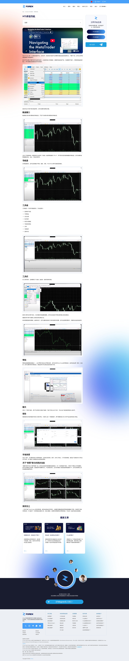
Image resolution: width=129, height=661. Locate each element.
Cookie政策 (38, 632)
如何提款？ (99, 613)
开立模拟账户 (96, 37)
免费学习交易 (85, 627)
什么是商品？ (85, 618)
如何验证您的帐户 (99, 620)
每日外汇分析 (75, 620)
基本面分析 (85, 616)
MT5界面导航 (36, 11)
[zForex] (28, 6)
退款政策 (37, 630)
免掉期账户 (50, 616)
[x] (25, 626)
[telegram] (33, 626)
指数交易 (61, 625)
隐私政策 (24, 630)
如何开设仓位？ (99, 618)
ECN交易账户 (50, 618)
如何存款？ (98, 616)
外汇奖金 (50, 613)
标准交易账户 (50, 620)
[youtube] (40, 625)
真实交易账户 (50, 627)
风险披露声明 (79, 646)
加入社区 (92, 44)
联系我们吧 (98, 627)
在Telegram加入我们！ (65, 602)
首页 (23, 11)
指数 (74, 6)
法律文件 (37, 634)
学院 (91, 6)
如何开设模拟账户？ (100, 625)
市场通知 (74, 616)
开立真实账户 (96, 31)
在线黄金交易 (62, 620)
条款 (96, 6)
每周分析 (74, 618)
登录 (105, 1)
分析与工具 (84, 6)
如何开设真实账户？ (100, 623)
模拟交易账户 (50, 625)
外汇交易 (61, 630)
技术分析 (85, 613)
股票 (69, 6)
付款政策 (24, 632)
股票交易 (61, 627)
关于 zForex (102, 6)
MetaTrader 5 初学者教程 (29, 11)
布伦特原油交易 (63, 613)
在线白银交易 (62, 618)
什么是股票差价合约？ (87, 623)
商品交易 (61, 623)
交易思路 (74, 613)
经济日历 (74, 627)
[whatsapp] (36, 626)
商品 (78, 6)
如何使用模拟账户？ (87, 630)
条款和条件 (25, 634)
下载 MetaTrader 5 (51, 623)
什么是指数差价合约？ (87, 620)
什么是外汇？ (85, 625)
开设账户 (98, 1)
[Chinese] (92, 1)
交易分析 (74, 625)
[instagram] (29, 626)
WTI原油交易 (62, 616)
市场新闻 (74, 623)
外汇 (64, 6)
